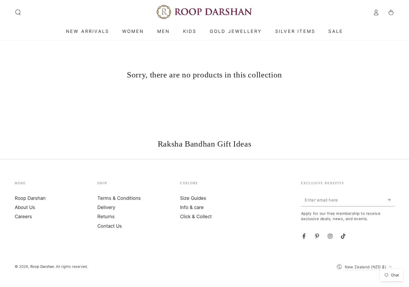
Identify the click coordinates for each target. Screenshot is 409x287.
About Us (25, 207)
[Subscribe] (391, 199)
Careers (23, 216)
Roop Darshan (30, 198)
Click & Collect (196, 216)
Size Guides (193, 198)
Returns (106, 216)
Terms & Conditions (119, 198)
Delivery (106, 207)
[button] (18, 12)
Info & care (192, 207)
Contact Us (109, 226)
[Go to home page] (205, 12)
